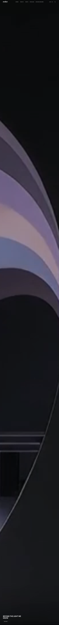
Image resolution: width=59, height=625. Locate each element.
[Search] (55, 2)
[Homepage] (5, 2)
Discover (5, 621)
